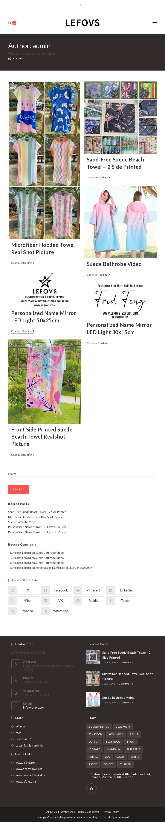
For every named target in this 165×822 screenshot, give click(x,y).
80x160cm (116, 734)
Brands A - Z (23, 739)
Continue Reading (22, 263)
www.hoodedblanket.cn (31, 775)
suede (93, 764)
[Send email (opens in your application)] (82, 5)
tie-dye (108, 764)
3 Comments (126, 702)
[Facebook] (91, 788)
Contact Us (66, 811)
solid (120, 756)
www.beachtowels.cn (29, 769)
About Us (51, 811)
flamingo (113, 741)
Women (21, 726)
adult (134, 734)
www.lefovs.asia (26, 781)
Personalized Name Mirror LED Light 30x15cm (37, 532)
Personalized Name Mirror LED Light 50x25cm (37, 527)
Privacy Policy (111, 811)
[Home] (9, 58)
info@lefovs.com (34, 707)
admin (19, 58)
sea (107, 756)
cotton (94, 741)
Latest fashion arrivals (29, 745)
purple (93, 756)
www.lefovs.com (26, 762)
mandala (113, 749)
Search (12, 473)
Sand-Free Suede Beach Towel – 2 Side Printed (37, 512)
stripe (135, 756)
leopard (94, 749)
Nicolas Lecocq (21, 552)
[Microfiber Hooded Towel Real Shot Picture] (93, 678)
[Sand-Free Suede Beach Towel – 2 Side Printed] (93, 657)
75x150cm (95, 734)
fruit (131, 741)
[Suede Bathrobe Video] (93, 699)
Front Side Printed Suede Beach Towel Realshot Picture (41, 436)
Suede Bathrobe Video (114, 264)
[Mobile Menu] (155, 22)
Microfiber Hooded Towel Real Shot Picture (35, 517)
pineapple (134, 749)
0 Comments (126, 662)
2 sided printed (99, 726)
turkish (125, 764)
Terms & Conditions (87, 811)
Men (18, 733)
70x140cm (123, 726)
